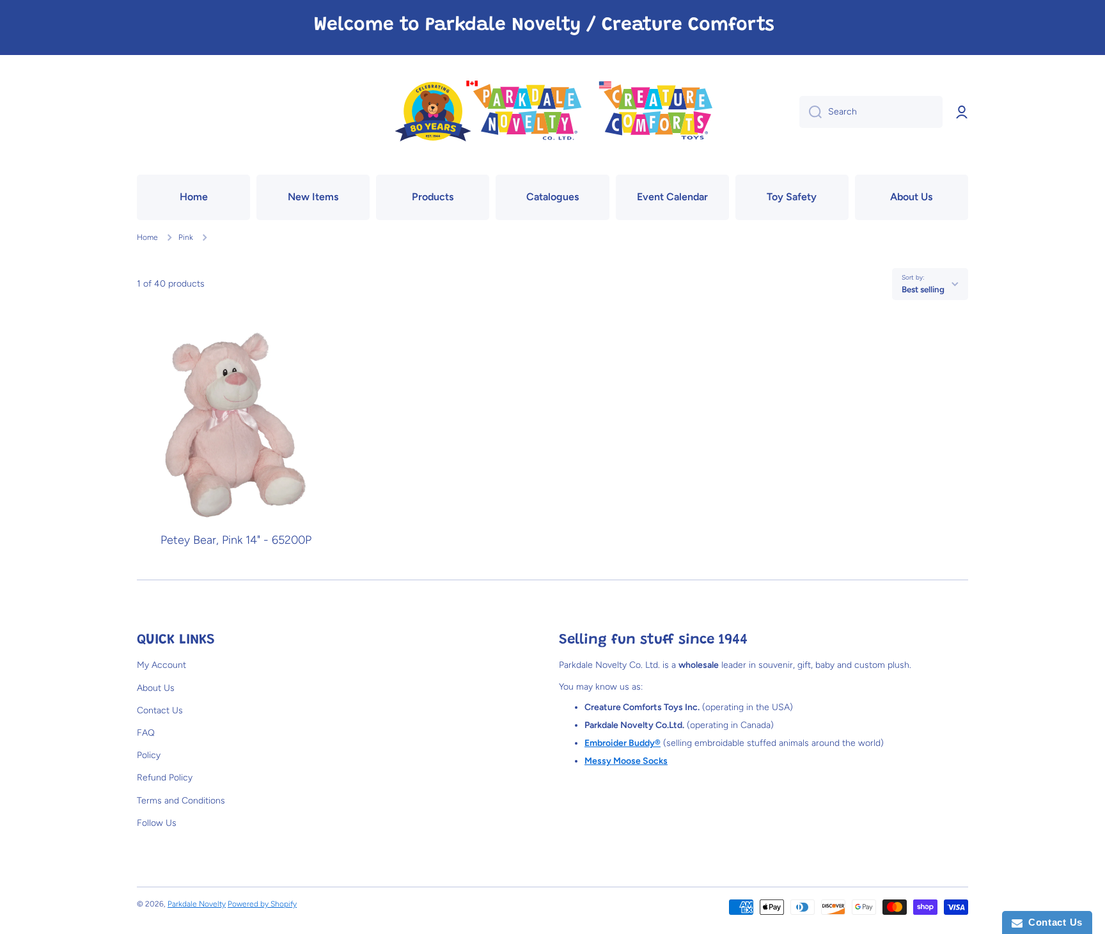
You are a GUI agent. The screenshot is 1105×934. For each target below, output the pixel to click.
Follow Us (156, 823)
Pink (185, 237)
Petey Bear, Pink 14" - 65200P (236, 540)
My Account (161, 665)
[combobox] (871, 112)
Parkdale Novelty (197, 903)
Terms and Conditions (181, 800)
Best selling (923, 289)
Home (147, 237)
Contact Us (160, 710)
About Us (156, 688)
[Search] (810, 112)
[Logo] (552, 112)
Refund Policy (164, 777)
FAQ (146, 732)
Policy (149, 755)
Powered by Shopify (262, 903)
